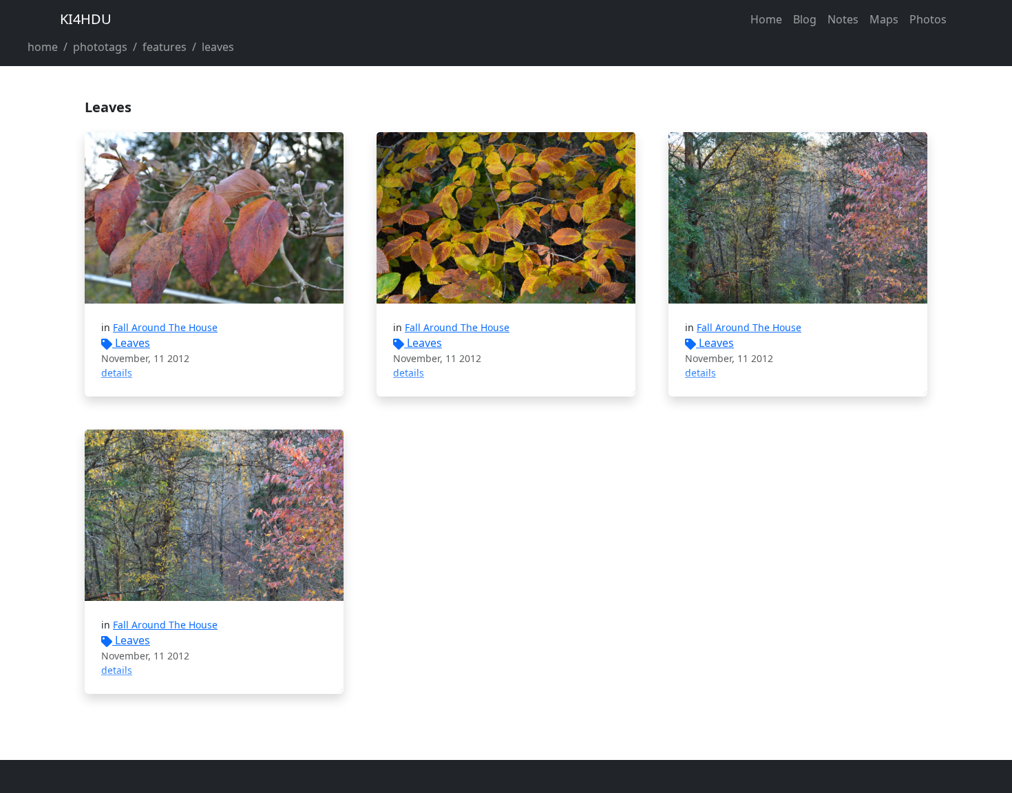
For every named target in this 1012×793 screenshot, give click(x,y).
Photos (928, 19)
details (116, 372)
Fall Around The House (165, 327)
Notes (842, 19)
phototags (100, 46)
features (165, 46)
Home (766, 19)
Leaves (132, 342)
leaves (218, 46)
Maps (883, 19)
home (43, 46)
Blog (804, 19)
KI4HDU (86, 19)
